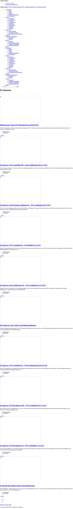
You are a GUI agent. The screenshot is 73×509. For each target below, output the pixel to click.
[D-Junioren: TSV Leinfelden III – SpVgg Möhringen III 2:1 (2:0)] (20, 162)
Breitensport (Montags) (14, 14)
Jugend (7, 17)
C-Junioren (11, 21)
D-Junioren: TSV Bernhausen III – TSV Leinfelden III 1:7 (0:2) (23, 405)
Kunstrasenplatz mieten (14, 43)
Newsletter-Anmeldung (14, 44)
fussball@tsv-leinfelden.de (12, 4)
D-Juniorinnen (12, 25)
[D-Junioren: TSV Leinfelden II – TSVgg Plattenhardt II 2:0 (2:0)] (20, 362)
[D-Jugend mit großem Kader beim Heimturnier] (20, 482)
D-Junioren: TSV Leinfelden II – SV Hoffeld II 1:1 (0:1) (20, 245)
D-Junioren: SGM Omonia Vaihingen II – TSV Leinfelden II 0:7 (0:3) (25, 205)
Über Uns (8, 30)
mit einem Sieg (23, 288)
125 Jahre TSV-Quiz (13, 32)
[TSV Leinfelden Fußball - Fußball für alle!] (27, 7)
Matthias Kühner (6, 171)
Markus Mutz (6, 332)
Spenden (10, 39)
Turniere (7, 35)
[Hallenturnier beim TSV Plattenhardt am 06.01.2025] (20, 122)
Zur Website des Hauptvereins (15, 34)
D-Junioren (11, 23)
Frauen (10, 10)
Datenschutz (8, 504)
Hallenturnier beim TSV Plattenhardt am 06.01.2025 (19, 125)
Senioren (11, 13)
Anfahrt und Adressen (13, 45)
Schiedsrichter (12, 16)
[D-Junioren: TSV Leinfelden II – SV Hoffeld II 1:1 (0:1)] (20, 242)
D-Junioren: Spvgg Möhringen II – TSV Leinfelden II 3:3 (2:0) (23, 285)
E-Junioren (11, 26)
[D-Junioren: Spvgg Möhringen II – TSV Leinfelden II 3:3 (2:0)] (20, 282)
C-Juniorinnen (12, 22)
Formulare (11, 41)
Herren (10, 12)
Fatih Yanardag (6, 211)
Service (7, 40)
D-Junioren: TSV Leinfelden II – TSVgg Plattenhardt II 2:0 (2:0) (23, 365)
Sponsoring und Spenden (11, 36)
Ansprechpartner (12, 31)
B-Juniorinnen (12, 19)
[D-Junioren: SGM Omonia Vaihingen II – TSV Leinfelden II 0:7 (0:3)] (20, 202)
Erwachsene (8, 9)
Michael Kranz (6, 131)
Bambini (10, 28)
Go (17, 86)
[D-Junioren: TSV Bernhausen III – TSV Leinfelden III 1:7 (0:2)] (20, 402)
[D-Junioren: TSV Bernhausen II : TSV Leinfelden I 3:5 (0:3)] (20, 442)
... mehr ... (2, 135)
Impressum (2, 504)
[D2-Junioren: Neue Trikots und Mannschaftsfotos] (20, 322)
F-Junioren (11, 27)
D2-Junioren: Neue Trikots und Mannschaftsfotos (18, 325)
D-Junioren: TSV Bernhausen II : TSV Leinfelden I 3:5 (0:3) (22, 445)
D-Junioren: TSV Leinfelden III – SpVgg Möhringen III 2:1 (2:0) (23, 165)
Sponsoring (11, 37)
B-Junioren (11, 18)
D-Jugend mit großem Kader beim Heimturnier (17, 486)
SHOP (7, 46)
